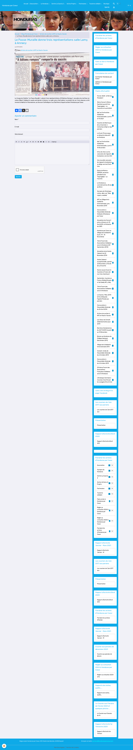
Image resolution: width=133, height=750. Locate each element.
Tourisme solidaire (95, 4)
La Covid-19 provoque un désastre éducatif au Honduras (105, 135)
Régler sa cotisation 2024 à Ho (105, 676)
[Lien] (35, 142)
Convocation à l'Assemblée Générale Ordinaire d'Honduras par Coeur (105, 213)
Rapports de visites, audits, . (103, 694)
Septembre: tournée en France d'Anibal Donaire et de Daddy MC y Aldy (105, 280)
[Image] (41, 142)
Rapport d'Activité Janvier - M (103, 551)
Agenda (107, 7)
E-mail (17, 127)
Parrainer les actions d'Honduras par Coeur (101, 531)
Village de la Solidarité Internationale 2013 (105, 346)
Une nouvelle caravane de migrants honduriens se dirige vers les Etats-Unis (105, 163)
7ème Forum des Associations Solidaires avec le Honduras (105, 289)
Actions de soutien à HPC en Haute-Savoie (53, 34)
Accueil (26, 4)
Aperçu (54, 141)
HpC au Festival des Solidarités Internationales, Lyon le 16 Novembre (105, 145)
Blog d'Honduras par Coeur (29, 34)
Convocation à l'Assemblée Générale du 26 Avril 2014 (105, 307)
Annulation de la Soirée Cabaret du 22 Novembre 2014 (105, 253)
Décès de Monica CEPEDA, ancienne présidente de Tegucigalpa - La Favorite (105, 175)
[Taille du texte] (24, 142)
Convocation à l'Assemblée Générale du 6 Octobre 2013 (105, 361)
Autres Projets (71, 4)
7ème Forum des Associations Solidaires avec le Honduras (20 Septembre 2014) (105, 244)
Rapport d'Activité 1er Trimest (104, 732)
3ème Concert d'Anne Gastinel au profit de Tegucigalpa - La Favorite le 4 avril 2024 (105, 105)
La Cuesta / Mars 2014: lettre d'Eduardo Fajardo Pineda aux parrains (105, 298)
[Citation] (30, 142)
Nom (16, 119)
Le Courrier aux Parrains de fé (104, 714)
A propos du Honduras (100, 471)
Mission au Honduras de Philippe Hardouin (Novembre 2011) (105, 338)
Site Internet (19, 134)
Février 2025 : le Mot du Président (105, 97)
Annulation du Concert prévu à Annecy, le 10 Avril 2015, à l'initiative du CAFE (105, 223)
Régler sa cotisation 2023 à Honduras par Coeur (102, 521)
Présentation (101, 425)
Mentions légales (59, 747)
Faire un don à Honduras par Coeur (101, 501)
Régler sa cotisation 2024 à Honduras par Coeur (102, 510)
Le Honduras (45, 4)
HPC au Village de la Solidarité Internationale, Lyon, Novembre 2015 (105, 203)
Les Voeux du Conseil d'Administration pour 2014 (105, 322)
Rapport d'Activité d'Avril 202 (105, 442)
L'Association (34, 4)
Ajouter (18, 177)
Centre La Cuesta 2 (58, 4)
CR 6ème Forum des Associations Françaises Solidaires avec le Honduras (105, 371)
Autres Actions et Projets (102, 483)
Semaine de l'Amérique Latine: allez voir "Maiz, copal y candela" (105, 193)
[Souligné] (21, 142)
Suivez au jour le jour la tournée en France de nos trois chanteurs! (105, 272)
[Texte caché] (38, 142)
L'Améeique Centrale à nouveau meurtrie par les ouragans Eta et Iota (105, 380)
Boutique (106, 4)
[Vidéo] (43, 142)
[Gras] (16, 142)
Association (100, 465)
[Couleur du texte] (27, 142)
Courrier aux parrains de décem (104, 655)
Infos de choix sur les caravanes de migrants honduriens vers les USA (105, 154)
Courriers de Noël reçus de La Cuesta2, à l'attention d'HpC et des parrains (105, 126)
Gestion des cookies (72, 747)
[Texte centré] (33, 142)
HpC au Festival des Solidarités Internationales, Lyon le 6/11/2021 (105, 116)
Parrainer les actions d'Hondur (103, 619)
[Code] (46, 142)
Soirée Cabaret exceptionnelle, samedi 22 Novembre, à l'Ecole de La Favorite (105, 263)
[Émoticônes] (48, 142)
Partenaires (83, 4)
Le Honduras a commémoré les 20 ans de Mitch (105, 185)
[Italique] (19, 142)
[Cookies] (4, 746)
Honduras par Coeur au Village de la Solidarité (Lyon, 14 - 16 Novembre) (105, 234)
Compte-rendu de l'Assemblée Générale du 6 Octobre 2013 (105, 353)
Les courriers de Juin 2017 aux (105, 411)
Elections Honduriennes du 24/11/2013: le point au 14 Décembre (105, 330)
